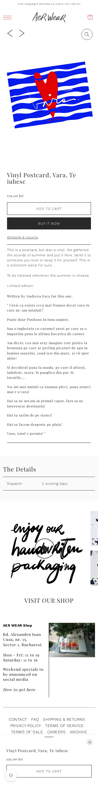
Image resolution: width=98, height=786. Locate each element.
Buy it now (49, 223)
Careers (56, 732)
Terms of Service (64, 725)
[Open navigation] (8, 17)
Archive (78, 732)
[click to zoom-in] (86, 34)
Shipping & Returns (64, 719)
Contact (18, 719)
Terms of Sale (27, 732)
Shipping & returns (22, 237)
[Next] (22, 33)
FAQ (35, 719)
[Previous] (10, 33)
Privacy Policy (25, 725)
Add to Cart (49, 209)
